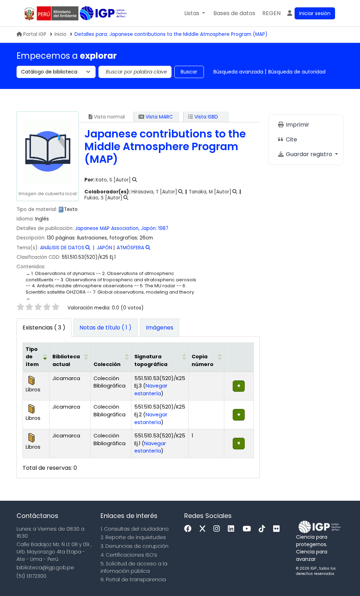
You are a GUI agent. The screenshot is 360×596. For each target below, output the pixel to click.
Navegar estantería (150, 389)
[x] (204, 529)
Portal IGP (34, 34)
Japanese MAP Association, (107, 228)
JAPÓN (104, 247)
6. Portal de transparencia (133, 579)
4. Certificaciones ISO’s (129, 554)
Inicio (60, 34)
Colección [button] (107, 364)
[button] (194, 13)
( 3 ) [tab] (43, 327)
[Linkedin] (233, 529)
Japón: (149, 228)
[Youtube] (248, 529)
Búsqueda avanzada (238, 71)
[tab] (105, 328)
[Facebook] (189, 529)
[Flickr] (278, 529)
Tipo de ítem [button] (32, 357)
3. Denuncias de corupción (134, 546)
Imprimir (296, 125)
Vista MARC (158, 116)
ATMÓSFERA (130, 247)
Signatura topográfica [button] (150, 360)
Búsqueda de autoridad (297, 71)
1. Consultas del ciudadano (135, 528)
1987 (163, 228)
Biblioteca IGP (104, 13)
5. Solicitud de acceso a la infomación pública (134, 567)
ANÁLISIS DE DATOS (62, 247)
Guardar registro (309, 154)
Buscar (189, 71)
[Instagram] (218, 529)
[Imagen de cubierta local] (47, 151)
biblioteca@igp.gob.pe (45, 567)
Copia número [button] (202, 360)
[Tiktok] (264, 529)
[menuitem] (271, 13)
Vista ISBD (205, 116)
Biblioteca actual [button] (66, 360)
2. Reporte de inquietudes (133, 537)
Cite (290, 139)
